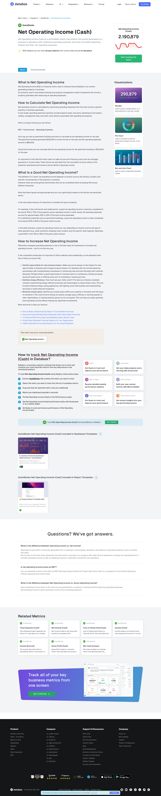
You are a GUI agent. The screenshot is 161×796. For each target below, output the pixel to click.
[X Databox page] (140, 790)
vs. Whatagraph (52, 755)
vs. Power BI (51, 740)
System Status (88, 743)
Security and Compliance (92, 764)
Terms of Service (65, 790)
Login (119, 4)
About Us (122, 734)
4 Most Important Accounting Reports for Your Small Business (47, 323)
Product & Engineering (126, 743)
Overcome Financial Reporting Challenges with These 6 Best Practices (51, 315)
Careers (121, 740)
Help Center (87, 737)
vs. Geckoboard (52, 752)
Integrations (34, 18)
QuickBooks (45, 18)
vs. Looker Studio (53, 734)
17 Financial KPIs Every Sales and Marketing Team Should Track (48, 317)
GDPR (87, 790)
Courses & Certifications (91, 755)
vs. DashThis (51, 761)
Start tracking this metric (128, 58)
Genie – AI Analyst (17, 737)
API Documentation (89, 740)
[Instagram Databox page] (135, 790)
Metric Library (22, 18)
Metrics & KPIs (15, 740)
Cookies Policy (95, 790)
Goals (12, 749)
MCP (12, 755)
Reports (13, 746)
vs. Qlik (49, 758)
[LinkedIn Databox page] (122, 790)
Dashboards (14, 743)
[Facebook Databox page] (131, 790)
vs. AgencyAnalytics (54, 743)
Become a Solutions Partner (93, 752)
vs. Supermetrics (52, 749)
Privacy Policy (78, 790)
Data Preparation (16, 752)
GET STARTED (111, 422)
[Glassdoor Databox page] (144, 790)
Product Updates (89, 758)
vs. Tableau (51, 737)
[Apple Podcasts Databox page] (149, 790)
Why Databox (123, 737)
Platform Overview (17, 734)
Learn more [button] (93, 793)
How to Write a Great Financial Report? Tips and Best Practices (48, 312)
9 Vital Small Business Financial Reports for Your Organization (47, 320)
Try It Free (145, 4)
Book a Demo (130, 4)
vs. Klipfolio (51, 746)
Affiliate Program (88, 761)
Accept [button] (114, 793)
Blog (84, 746)
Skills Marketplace (89, 749)
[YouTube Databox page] (126, 790)
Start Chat (86, 734)
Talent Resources (125, 746)
